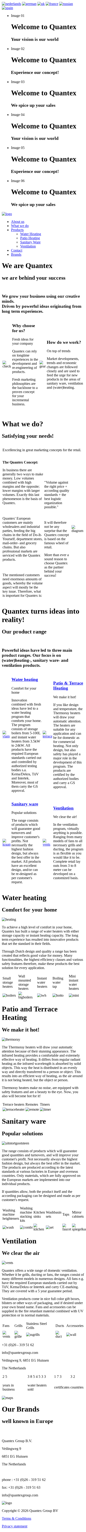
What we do (20, 226)
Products (17, 230)
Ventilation (28, 246)
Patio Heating (30, 238)
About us (17, 222)
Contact (16, 250)
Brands (16, 254)
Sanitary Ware (30, 242)
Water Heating (30, 234)
